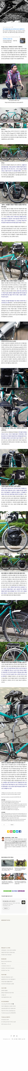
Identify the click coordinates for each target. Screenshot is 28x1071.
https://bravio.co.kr (7, 27)
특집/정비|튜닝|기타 (14, 11)
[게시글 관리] (7, 825)
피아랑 (10, 18)
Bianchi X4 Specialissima (6, 961)
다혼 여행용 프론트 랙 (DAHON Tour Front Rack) (9, 808)
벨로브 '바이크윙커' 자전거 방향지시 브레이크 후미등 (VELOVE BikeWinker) (14, 816)
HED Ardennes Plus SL (6, 1024)
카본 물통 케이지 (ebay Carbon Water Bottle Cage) (10, 817)
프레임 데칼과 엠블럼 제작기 (7, 981)
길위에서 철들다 (4, 990)
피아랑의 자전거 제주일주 (6, 954)
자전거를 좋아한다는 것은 (6, 997)
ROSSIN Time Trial (5, 970)
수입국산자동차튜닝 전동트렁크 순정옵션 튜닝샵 (10, 41)
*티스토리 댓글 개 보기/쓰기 (6, 896)
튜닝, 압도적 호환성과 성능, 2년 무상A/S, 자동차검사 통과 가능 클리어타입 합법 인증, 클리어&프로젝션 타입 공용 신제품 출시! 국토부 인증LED (14, 31)
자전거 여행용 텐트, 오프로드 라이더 (8, 1006)
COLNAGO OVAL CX (6, 965)
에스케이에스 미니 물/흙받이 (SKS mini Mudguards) (10, 809)
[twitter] (14, 1035)
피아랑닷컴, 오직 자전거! (9, 901)
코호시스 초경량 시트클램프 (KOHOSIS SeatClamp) (10, 802)
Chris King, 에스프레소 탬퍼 (7, 1003)
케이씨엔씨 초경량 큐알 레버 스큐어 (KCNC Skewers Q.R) (11, 801)
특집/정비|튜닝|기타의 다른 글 (7, 857)
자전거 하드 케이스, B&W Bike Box (8, 1010)
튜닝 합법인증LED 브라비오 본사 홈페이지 (13, 29)
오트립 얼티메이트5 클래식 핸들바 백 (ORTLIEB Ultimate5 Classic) (12, 820)
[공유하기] (5, 825)
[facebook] (11, 1035)
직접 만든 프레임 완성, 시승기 (7, 977)
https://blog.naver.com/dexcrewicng (10, 36)
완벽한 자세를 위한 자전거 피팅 (7, 992)
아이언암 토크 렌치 (5, 1019)
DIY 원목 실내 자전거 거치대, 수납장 (8, 1021)
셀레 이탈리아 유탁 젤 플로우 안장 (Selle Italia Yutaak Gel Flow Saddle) (13, 806)
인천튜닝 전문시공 (7, 39)
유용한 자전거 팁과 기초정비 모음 (8, 952)
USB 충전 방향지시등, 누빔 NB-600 (8, 1008)
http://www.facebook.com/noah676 (14, 102)
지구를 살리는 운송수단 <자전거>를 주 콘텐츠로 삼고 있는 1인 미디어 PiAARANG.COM (11, 904)
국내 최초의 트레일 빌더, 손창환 (7, 983)
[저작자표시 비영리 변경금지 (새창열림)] (16, 824)
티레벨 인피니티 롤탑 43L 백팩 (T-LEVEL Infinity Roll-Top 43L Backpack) (13, 819)
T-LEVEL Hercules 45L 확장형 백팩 (8, 1012)
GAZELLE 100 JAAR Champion (7, 968)
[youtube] (17, 1035)
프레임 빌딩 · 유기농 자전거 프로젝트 (8, 950)
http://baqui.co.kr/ (4, 794)
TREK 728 (3, 963)
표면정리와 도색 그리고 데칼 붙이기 (8, 979)
